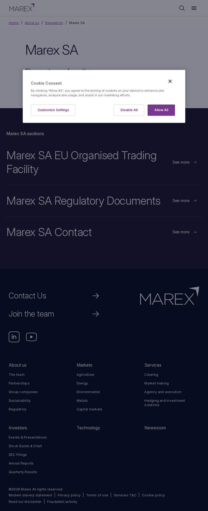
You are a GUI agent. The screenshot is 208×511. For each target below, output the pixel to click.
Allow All (161, 110)
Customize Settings (53, 110)
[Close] (170, 81)
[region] (104, 96)
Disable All (129, 110)
